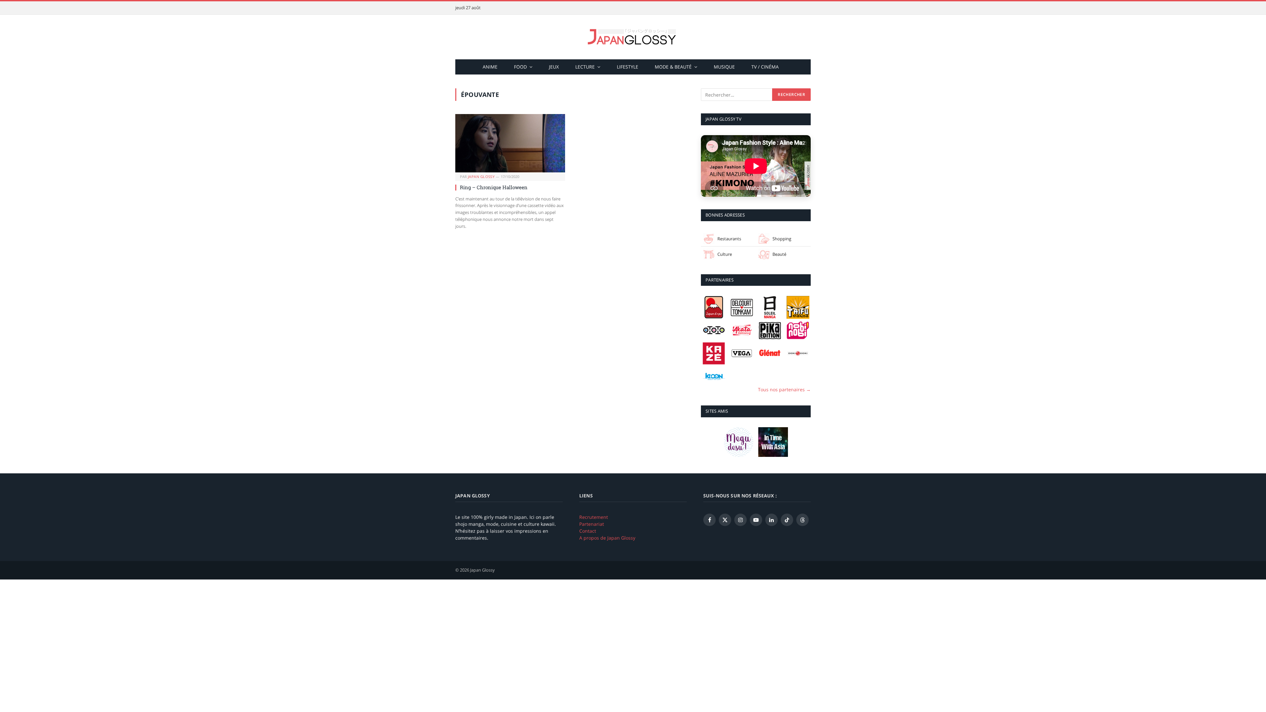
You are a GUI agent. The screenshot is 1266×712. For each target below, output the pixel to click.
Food (520, 67)
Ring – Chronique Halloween (494, 187)
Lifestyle (627, 67)
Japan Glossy (481, 176)
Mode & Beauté (673, 67)
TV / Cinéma (765, 67)
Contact (587, 531)
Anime (490, 67)
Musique (724, 67)
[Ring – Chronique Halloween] (510, 143)
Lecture (585, 67)
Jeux (554, 67)
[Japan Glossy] (633, 37)
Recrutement (593, 517)
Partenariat (591, 524)
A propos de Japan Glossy (607, 538)
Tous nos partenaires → (784, 389)
